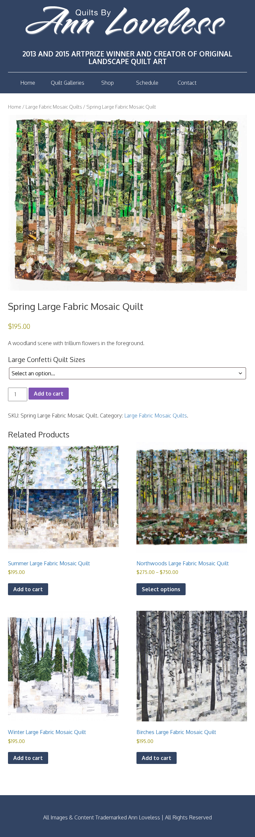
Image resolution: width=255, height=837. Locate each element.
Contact (187, 82)
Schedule (147, 82)
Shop (107, 82)
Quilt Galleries (67, 82)
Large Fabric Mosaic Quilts (54, 107)
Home (27, 82)
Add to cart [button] (28, 589)
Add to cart (48, 393)
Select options (161, 589)
